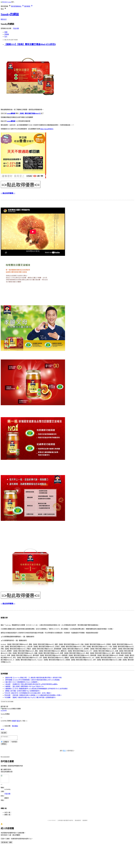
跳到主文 (4, 19)
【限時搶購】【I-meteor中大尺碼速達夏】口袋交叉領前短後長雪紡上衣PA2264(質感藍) (32, 680)
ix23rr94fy (4, 710)
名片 (5, 36)
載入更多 (3, 732)
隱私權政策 (78, 820)
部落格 (6, 34)
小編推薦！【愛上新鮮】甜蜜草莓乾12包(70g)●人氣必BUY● (23, 686)
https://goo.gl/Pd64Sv (46, 129)
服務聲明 (85, 820)
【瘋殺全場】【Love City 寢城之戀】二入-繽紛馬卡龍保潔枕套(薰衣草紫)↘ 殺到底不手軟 (33, 677)
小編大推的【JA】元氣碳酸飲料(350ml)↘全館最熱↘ (21, 682)
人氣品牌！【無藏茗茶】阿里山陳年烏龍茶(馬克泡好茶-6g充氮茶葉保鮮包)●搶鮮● (31, 684)
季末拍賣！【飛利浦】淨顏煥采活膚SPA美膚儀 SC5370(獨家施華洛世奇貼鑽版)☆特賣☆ (33, 695)
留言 (18, 721)
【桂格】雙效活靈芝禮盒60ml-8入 (30, 113)
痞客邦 (14, 721)
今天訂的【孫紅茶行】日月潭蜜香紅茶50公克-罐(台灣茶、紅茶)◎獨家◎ (27, 693)
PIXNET (54, 820)
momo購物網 (11, 113)
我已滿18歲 (4, 842)
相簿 (5, 32)
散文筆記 (15, 726)
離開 (10, 842)
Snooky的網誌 (10, 14)
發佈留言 (3, 744)
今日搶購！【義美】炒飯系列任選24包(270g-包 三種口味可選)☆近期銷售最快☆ (30, 697)
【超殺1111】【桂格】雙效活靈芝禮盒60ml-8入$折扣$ (30, 44)
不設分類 (16, 28)
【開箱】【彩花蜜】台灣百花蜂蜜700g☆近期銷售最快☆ (22, 691)
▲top (2, 729)
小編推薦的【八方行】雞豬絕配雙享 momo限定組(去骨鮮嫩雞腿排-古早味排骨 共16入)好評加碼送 (36, 688)
